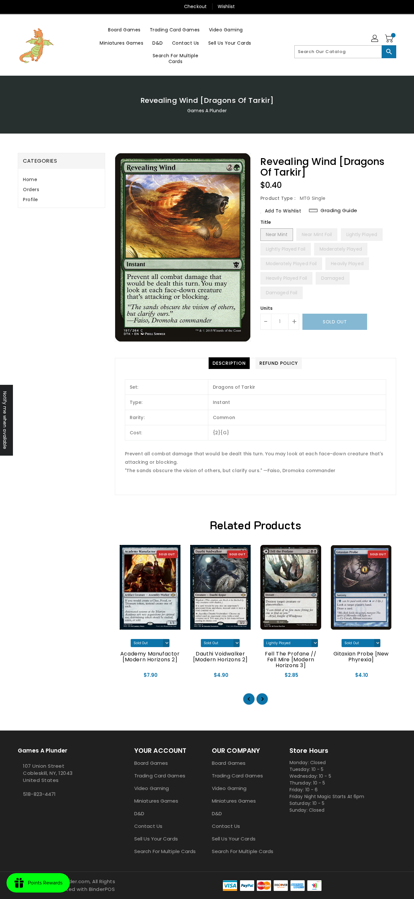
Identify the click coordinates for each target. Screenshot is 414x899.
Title (265, 222)
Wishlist (226, 6)
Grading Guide (339, 210)
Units (266, 308)
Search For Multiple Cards (165, 851)
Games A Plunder (207, 110)
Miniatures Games (156, 800)
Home (30, 179)
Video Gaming (151, 788)
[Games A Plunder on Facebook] (20, 808)
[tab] (61, 179)
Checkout (195, 6)
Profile (30, 199)
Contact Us (148, 826)
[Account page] (375, 38)
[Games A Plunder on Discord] (25, 808)
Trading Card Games (159, 775)
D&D (139, 813)
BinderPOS (102, 889)
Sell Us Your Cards (156, 838)
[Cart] (389, 38)
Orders (31, 189)
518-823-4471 (39, 794)
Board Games (151, 763)
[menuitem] (124, 29)
